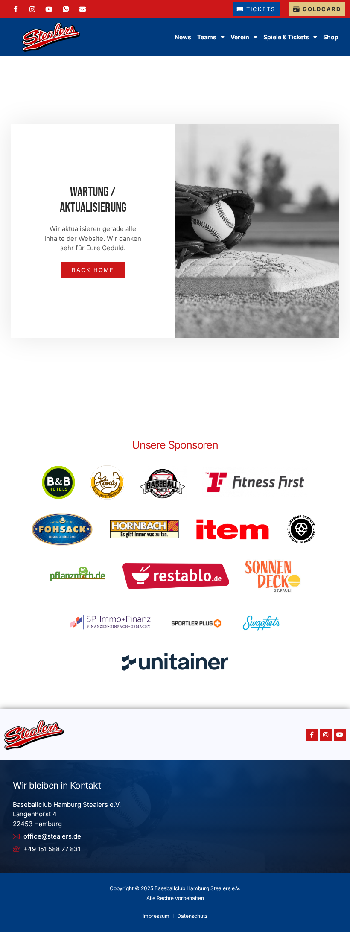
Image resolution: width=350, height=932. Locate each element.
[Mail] (82, 9)
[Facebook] (16, 9)
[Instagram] (32, 9)
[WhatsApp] (66, 9)
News (183, 37)
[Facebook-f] (312, 735)
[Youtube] (340, 735)
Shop (330, 37)
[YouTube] (48, 9)
